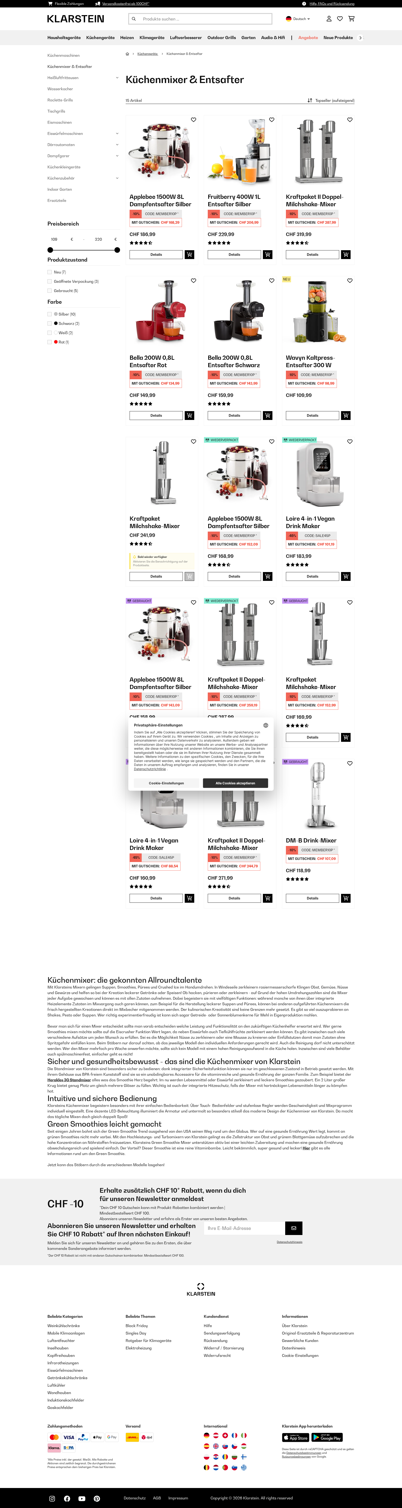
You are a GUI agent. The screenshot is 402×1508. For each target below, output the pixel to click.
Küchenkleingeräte (63, 167)
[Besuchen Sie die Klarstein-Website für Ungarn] (244, 1446)
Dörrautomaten (61, 144)
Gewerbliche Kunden (300, 1340)
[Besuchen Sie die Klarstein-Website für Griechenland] (244, 1467)
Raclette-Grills (60, 100)
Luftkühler (56, 1385)
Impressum (178, 1498)
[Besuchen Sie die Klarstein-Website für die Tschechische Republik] (234, 1446)
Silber (67, 314)
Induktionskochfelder (65, 1400)
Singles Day (136, 1333)
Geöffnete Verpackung (76, 281)
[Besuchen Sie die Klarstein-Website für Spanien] (206, 1446)
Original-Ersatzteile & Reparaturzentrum (318, 1333)
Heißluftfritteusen (62, 77)
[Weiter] (360, 37)
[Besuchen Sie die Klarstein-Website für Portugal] (225, 1467)
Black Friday (137, 1325)
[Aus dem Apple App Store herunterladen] (295, 1437)
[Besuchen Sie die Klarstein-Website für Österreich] (216, 1435)
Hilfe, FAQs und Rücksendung (332, 4)
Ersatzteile (56, 200)
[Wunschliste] (340, 19)
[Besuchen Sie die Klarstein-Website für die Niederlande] (216, 1467)
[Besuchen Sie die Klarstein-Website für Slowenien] (234, 1467)
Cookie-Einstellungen (300, 1355)
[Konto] (329, 19)
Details (156, 254)
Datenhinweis (293, 1348)
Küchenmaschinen (63, 55)
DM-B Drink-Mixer (311, 840)
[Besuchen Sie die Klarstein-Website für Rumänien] (225, 1457)
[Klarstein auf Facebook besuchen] (67, 1499)
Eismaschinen (59, 122)
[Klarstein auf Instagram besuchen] (52, 1499)
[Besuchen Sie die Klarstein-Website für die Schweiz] (225, 1435)
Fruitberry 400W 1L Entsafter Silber (234, 200)
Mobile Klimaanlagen (66, 1333)
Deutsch (299, 19)
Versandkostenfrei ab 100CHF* (125, 4)
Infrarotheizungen (63, 1363)
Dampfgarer (58, 155)
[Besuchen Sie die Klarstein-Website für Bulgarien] (234, 1457)
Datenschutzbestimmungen (303, 1453)
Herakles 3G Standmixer (69, 1080)
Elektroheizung (139, 1348)
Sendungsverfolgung (222, 1333)
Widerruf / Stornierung (224, 1348)
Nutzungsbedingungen (296, 1456)
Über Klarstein (294, 1325)
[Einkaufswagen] (351, 19)
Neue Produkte (338, 37)
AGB (157, 1498)
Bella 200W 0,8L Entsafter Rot (152, 361)
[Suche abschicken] (134, 19)
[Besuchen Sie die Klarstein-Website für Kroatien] (216, 1457)
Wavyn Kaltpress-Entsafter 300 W (310, 361)
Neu (60, 272)
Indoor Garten (59, 189)
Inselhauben (57, 1348)
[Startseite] (131, 54)
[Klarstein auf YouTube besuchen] (82, 1499)
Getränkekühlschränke (67, 1377)
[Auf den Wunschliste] (193, 119)
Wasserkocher (60, 89)
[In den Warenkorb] (189, 254)
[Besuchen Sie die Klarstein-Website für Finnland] (244, 1457)
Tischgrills (56, 111)
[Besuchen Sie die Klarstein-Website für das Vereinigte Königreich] (216, 1446)
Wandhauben (59, 1392)
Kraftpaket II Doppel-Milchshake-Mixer (315, 200)
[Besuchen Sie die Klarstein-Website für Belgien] (206, 1467)
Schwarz (68, 323)
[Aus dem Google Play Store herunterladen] (327, 1437)
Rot (63, 342)
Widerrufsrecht (217, 1355)
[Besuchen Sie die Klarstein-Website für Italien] (244, 1435)
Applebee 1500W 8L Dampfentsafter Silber (160, 200)
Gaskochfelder (60, 1407)
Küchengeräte (147, 54)
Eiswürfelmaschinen (65, 133)
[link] (162, 151)
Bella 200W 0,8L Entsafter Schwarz (234, 361)
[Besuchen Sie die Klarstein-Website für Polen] (206, 1457)
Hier (306, 1148)
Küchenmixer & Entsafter (69, 66)
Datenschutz (135, 1498)
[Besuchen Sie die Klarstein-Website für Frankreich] (234, 1435)
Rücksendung (216, 1340)
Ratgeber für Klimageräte (148, 1340)
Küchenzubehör (61, 178)
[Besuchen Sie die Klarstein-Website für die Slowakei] (225, 1446)
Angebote (308, 37)
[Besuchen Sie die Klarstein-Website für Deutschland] (206, 1435)
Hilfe (208, 1325)
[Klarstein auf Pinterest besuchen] (96, 1499)
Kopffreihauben (61, 1355)
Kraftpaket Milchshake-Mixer (155, 522)
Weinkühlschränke (63, 1325)
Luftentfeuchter (61, 1340)
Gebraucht (66, 291)
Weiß (65, 333)
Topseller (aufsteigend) (335, 100)
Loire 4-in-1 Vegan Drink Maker (310, 522)
